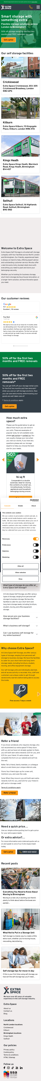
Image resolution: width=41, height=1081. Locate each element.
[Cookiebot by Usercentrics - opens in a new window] (30, 500)
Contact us (8, 1011)
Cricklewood (11, 82)
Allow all (20, 566)
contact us (26, 436)
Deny (20, 579)
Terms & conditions (11, 400)
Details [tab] (20, 506)
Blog (5, 1014)
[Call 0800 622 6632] (31, 7)
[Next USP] (38, 694)
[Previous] (3, 459)
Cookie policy (9, 1052)
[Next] (38, 459)
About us (7, 1008)
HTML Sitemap (9, 1057)
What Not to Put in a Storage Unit (18, 932)
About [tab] (33, 506)
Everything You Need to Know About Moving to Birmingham (20, 893)
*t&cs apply (29, 35)
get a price (16, 436)
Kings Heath (11, 160)
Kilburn (7, 122)
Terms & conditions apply (11, 788)
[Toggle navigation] (38, 7)
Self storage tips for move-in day (18, 971)
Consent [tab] (7, 506)
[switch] (36, 545)
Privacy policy (9, 1050)
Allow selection (20, 572)
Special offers (34, 2)
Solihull (7, 201)
